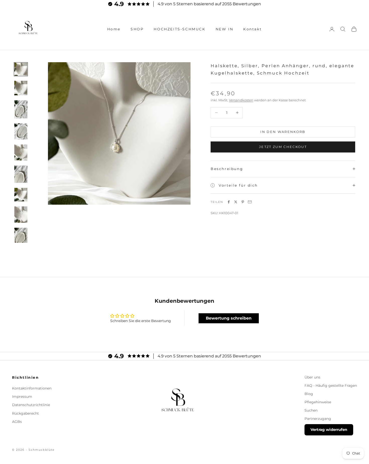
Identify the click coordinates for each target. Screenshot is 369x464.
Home (113, 29)
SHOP (137, 29)
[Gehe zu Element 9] (21, 237)
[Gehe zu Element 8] (21, 214)
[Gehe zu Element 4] (21, 131)
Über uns (312, 377)
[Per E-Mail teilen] (250, 202)
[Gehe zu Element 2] (21, 88)
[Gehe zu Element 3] (21, 109)
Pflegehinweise (317, 402)
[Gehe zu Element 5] (21, 152)
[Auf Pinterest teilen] (243, 202)
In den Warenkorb (282, 132)
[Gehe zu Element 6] (21, 174)
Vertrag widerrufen (329, 429)
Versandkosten (241, 100)
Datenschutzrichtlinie (31, 405)
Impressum (22, 396)
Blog (308, 394)
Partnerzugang (317, 418)
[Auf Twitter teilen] (236, 202)
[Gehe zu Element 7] (21, 194)
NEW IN (224, 29)
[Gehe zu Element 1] (21, 69)
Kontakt (252, 29)
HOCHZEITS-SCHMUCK (179, 29)
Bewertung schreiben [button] (229, 318)
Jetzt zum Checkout (283, 147)
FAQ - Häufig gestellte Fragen (330, 385)
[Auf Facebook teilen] (229, 202)
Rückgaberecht (25, 413)
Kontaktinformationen (31, 388)
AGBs (17, 421)
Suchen (311, 410)
